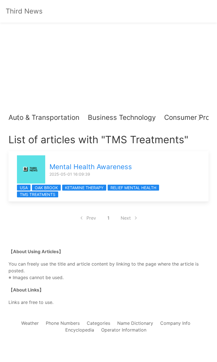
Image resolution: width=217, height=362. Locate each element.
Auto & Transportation (43, 117)
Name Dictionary (135, 323)
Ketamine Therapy (84, 187)
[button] (17, 117)
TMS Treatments (37, 194)
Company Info (175, 323)
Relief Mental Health (133, 187)
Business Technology (122, 117)
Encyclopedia (79, 330)
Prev (91, 218)
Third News (24, 11)
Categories (98, 323)
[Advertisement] (108, 67)
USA (24, 187)
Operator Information (123, 330)
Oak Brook (46, 187)
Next (126, 218)
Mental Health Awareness (90, 167)
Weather (30, 323)
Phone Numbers (63, 323)
